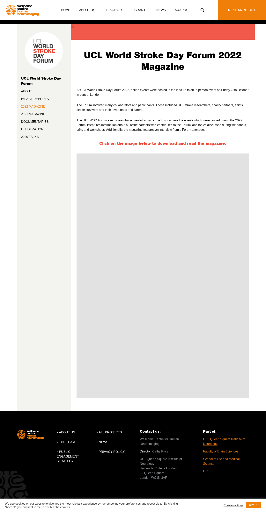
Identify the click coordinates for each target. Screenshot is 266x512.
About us (87, 10)
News (161, 10)
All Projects (110, 432)
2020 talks (30, 137)
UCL (206, 471)
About (26, 91)
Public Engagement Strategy (68, 456)
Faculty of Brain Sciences (220, 451)
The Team (67, 442)
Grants (141, 10)
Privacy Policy (112, 451)
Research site (242, 10)
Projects (114, 10)
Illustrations (33, 129)
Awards (181, 10)
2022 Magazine (33, 106)
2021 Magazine (33, 114)
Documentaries (35, 121)
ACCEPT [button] (253, 505)
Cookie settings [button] (233, 505)
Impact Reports (35, 99)
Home (65, 10)
